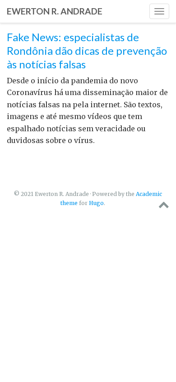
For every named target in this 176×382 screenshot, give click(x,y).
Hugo (96, 203)
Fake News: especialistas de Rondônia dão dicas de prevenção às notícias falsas (87, 50)
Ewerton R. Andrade (54, 11)
